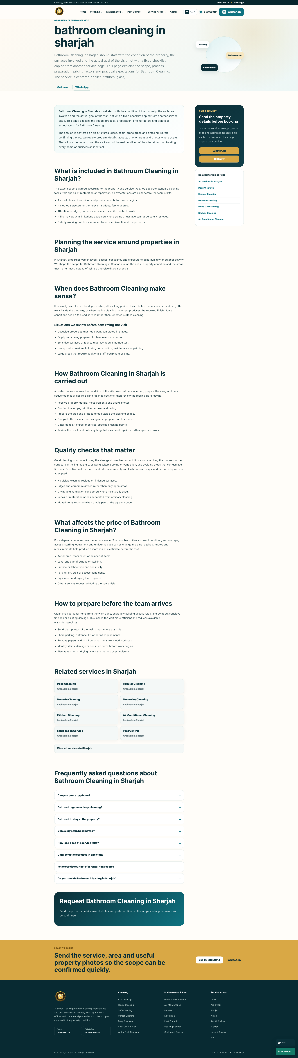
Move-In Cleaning (207, 200)
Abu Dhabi (216, 1005)
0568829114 (223, 2)
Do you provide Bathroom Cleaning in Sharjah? (87, 878)
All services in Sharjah (210, 181)
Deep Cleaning (206, 188)
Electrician (169, 1016)
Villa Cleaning (124, 999)
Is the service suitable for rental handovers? (86, 866)
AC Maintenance (172, 1005)
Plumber (168, 1010)
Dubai (213, 999)
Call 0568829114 (209, 959)
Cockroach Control (173, 1032)
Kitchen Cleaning (207, 213)
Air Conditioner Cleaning (211, 219)
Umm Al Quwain (218, 1032)
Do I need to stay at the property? (79, 819)
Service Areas (157, 11)
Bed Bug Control (172, 1026)
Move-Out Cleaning (208, 206)
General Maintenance (175, 999)
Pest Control (135, 11)
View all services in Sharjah (74, 748)
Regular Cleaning (207, 194)
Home (83, 11)
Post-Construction (127, 1026)
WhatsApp (238, 2)
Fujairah (215, 1026)
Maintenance (115, 11)
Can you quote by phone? (74, 795)
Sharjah (214, 1010)
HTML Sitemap (237, 1052)
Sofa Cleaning (125, 1010)
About (173, 11)
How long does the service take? (78, 842)
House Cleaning (126, 1005)
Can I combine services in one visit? (80, 854)
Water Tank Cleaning (128, 1032)
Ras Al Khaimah (218, 1021)
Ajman (214, 1016)
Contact (224, 1052)
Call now (62, 87)
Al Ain (213, 1037)
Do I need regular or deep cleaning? (80, 807)
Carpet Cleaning (126, 1016)
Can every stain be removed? (76, 830)
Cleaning (96, 11)
